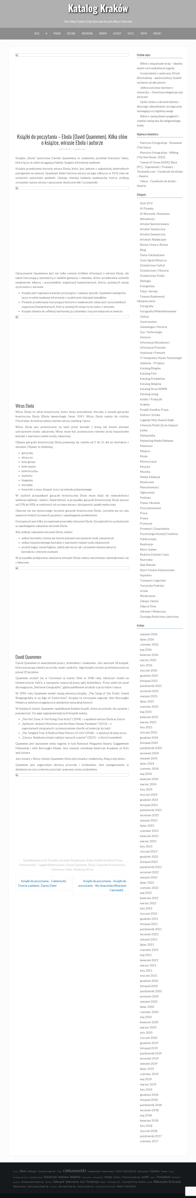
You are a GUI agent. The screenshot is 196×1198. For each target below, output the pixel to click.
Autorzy (117, 33)
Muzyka (145, 466)
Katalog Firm (148, 373)
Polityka (145, 497)
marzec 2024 (148, 784)
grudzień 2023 (149, 799)
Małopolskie (98, 1177)
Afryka (15, 1171)
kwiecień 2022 (149, 898)
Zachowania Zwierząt (38, 1186)
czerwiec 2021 (149, 949)
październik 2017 (151, 1136)
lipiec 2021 (147, 944)
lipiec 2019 (147, 1068)
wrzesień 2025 (149, 691)
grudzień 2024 (149, 737)
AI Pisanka (51, 860)
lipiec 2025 (147, 701)
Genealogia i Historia (153, 327)
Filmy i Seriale (149, 291)
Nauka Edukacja (150, 477)
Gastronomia (148, 321)
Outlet (131, 33)
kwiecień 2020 (149, 1022)
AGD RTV (146, 203)
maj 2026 (146, 649)
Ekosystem (143, 1171)
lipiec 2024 (147, 763)
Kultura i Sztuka (150, 415)
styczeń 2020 (148, 1037)
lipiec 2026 (147, 639)
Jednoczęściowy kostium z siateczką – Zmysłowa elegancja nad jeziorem (160, 92)
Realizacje (146, 544)
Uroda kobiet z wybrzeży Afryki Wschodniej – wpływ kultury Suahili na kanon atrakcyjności (159, 78)
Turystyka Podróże (152, 585)
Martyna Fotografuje (153, 142)
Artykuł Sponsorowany (154, 224)
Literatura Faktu (61, 869)
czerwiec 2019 (149, 1074)
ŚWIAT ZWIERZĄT (126, 1186)
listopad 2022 (149, 861)
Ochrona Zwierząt (131, 1177)
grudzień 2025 (149, 675)
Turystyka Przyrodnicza (134, 1182)
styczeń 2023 (148, 851)
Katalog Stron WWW (153, 389)
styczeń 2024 (148, 794)
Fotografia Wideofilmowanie (158, 311)
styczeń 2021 (148, 975)
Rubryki (103, 33)
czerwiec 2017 (149, 1141)
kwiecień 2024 (149, 779)
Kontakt (157, 33)
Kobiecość (50, 1177)
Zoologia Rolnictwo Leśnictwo (159, 616)
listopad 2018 (149, 1099)
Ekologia (145, 281)
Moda (143, 456)
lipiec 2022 (147, 882)
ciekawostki (74, 1170)
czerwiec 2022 (149, 887)
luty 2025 (146, 727)
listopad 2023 (149, 805)
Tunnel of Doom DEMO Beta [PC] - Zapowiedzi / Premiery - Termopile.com (157, 167)
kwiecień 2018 (149, 1120)
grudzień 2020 (149, 980)
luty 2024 (146, 789)
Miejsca (145, 451)
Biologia (32, 1171)
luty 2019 (146, 1089)
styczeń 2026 (148, 670)
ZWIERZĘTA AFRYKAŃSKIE (105, 1187)
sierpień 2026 (148, 634)
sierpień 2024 (148, 758)
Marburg (78, 869)
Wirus (89, 869)
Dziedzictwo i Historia (154, 270)
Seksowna (72, 1181)
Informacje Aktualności (154, 342)
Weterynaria (19, 1186)
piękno (152, 1177)
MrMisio (117, 1177)
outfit (145, 1177)
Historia (71, 33)
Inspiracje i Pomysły (152, 352)
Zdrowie (53, 1186)
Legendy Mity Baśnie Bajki (157, 420)
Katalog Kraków (98, 8)
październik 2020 (151, 991)
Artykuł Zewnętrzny (153, 234)
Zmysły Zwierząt (85, 1186)
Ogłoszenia (147, 492)
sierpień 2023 (148, 820)
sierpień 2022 (148, 877)
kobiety (75, 1177)
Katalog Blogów (150, 368)
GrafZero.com (79, 149)
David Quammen (76, 865)
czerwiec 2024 (149, 768)
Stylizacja (92, 1181)
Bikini (23, 1171)
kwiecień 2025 (149, 717)
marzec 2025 (148, 722)
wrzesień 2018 (149, 1110)
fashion (155, 1171)
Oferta (144, 33)
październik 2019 (151, 1053)
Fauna (164, 1171)
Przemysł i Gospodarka (154, 528)
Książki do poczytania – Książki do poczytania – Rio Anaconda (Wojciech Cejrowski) (102, 885)
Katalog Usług (149, 394)
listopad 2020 (149, 986)
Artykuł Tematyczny (153, 229)
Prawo (144, 518)
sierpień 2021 (148, 939)
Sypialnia (145, 575)
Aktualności (147, 219)
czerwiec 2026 (149, 644)
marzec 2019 (148, 1084)
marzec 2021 (148, 965)
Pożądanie (163, 1177)
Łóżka (143, 430)
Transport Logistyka (153, 580)
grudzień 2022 (149, 856)
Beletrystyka (56, 865)
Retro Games (148, 549)
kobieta (63, 1177)
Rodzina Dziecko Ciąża (154, 554)
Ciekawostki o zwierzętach (100, 1171)
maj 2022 (146, 892)
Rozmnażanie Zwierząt (32, 1182)
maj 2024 (146, 773)
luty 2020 (146, 1032)
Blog (37, 33)
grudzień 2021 (149, 918)
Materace (146, 446)
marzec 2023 (148, 841)
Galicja (144, 316)
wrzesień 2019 (149, 1058)
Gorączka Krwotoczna (110, 865)
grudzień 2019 (149, 1043)
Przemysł (176, 1177)
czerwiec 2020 (149, 1012)
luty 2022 (146, 908)
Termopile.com (113, 1182)
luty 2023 (146, 846)
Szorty (102, 1182)
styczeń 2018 (148, 1131)
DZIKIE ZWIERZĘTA (125, 1171)
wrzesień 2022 (149, 872)
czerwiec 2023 (149, 830)
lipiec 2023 (147, 825)
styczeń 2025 (148, 732)
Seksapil (58, 1181)
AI (46, 33)
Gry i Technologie (151, 332)
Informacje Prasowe (153, 347)
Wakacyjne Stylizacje (167, 1181)
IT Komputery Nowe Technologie (161, 358)
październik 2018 (151, 1105)
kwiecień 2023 (149, 836)
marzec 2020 (148, 1027)
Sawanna (48, 1182)
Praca (143, 513)
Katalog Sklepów (150, 384)
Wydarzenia (87, 33)
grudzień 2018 (149, 1094)
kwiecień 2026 (149, 655)
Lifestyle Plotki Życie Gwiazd (158, 425)
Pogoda (57, 33)
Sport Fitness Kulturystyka (157, 570)
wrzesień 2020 (149, 996)
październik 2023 (151, 810)
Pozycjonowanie (150, 508)
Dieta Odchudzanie (152, 255)
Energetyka (147, 286)
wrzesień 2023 (149, 815)
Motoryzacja (148, 461)
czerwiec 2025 (149, 706)
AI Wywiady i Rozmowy (155, 213)
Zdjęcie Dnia (148, 606)
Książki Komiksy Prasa (108, 860)
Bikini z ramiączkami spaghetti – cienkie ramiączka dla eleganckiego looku (159, 121)
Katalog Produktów (152, 378)
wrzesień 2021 (149, 934)
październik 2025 (151, 686)
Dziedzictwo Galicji (152, 265)
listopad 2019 (149, 1048)
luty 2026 (146, 665)
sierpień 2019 (148, 1063)
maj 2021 (146, 955)
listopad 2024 (149, 742)
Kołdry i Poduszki (151, 399)
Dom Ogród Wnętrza (153, 260)
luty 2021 (146, 970)
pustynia (16, 1182)
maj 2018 (146, 1115)
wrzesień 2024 (149, 753)
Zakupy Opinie (149, 601)
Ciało (59, 1171)
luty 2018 (146, 1125)
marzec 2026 (148, 660)
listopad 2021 (149, 924)
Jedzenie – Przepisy (152, 363)
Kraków (145, 404)
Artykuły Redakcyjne (72, 860)
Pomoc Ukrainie (150, 503)
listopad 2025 (149, 680)
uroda (149, 1182)
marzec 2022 (148, 903)
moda (108, 1177)
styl (82, 1181)
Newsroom (147, 482)
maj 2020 (146, 1017)
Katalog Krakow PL (20, 1177)
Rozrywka (146, 559)
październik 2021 (151, 929)
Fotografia (146, 306)
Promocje (146, 523)
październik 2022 (151, 867)
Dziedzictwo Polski (152, 275)
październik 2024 (151, 748)
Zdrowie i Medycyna (153, 611)
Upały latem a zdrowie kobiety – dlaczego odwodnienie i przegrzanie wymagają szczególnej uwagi (159, 106)
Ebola (91, 865)
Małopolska (147, 435)
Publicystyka (27, 865)
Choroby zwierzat (46, 1171)
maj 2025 (146, 711)
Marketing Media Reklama (156, 440)
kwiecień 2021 (149, 960)
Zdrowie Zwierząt (67, 1186)
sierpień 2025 (148, 696)
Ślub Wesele (148, 565)
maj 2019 (146, 1079)
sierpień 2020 (148, 1001)
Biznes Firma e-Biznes (154, 244)
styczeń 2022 (148, 913)
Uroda (144, 591)
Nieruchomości (149, 487)
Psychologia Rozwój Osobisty (159, 534)
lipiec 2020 (147, 1006)
